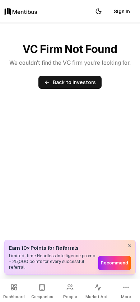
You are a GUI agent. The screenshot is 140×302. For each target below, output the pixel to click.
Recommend (114, 263)
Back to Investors (74, 82)
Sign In (122, 11)
